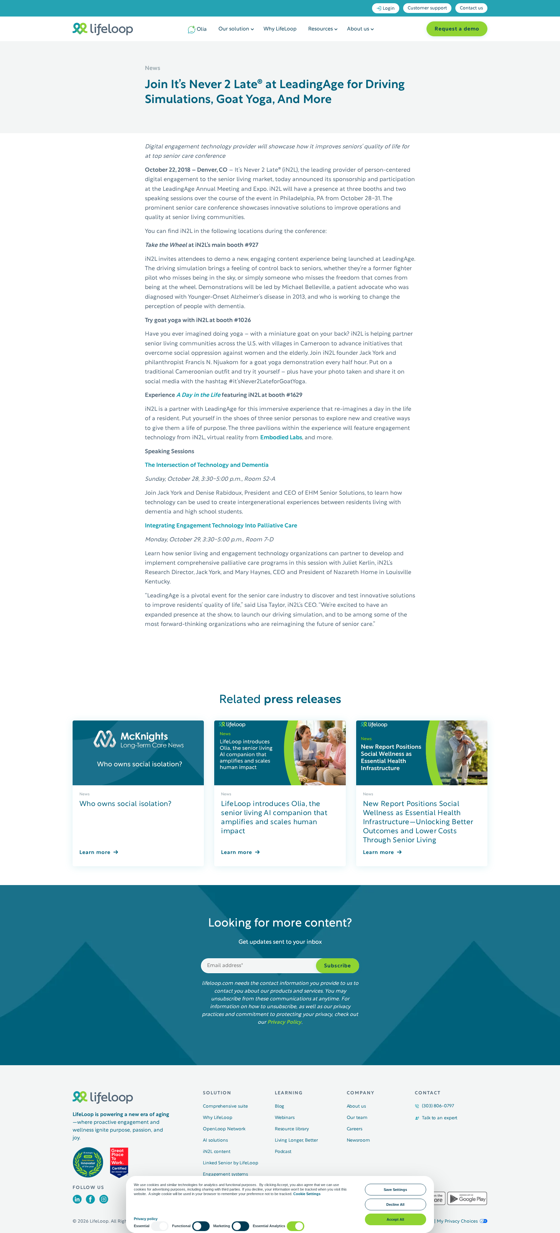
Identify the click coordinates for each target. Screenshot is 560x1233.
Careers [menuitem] (354, 1129)
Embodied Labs (281, 438)
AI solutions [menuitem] (215, 1140)
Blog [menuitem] (280, 1106)
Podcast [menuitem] (283, 1152)
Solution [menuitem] (217, 1093)
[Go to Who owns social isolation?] (138, 752)
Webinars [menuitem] (285, 1118)
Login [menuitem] (389, 8)
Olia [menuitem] (202, 29)
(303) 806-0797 (438, 1106)
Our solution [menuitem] (233, 29)
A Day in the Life (198, 395)
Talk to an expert (439, 1118)
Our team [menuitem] (357, 1118)
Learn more (95, 852)
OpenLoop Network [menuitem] (224, 1129)
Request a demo (457, 29)
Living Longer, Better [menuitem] (296, 1140)
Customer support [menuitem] (427, 8)
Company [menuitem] (361, 1093)
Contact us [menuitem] (471, 8)
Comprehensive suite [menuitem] (225, 1106)
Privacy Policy (284, 1022)
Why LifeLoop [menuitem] (280, 29)
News (84, 794)
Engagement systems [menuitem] (225, 1174)
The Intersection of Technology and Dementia (207, 465)
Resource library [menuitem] (292, 1129)
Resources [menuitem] (320, 29)
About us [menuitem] (358, 29)
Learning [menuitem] (289, 1093)
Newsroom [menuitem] (358, 1140)
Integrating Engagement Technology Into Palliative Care (221, 526)
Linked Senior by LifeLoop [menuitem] (230, 1163)
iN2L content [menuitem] (216, 1152)
